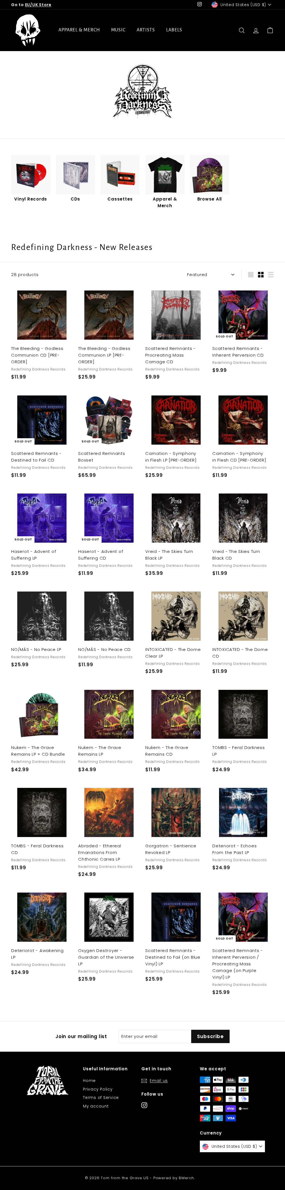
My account (96, 1106)
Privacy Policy (98, 1089)
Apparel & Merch (79, 29)
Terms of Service (101, 1097)
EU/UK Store (38, 4)
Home (89, 1080)
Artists (146, 29)
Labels (174, 29)
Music (118, 29)
